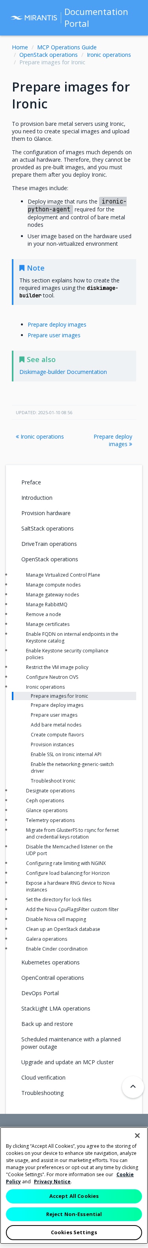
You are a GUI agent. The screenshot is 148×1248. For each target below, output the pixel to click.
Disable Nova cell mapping (56, 919)
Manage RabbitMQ (46, 604)
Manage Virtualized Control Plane (63, 575)
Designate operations (50, 790)
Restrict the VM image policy (57, 667)
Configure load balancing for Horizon (68, 873)
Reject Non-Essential (74, 1214)
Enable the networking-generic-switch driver (72, 767)
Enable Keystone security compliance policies (67, 654)
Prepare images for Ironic (59, 696)
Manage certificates (47, 624)
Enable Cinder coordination (57, 948)
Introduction (36, 497)
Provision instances (52, 744)
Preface (31, 482)
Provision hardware (46, 513)
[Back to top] (133, 1087)
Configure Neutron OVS (52, 677)
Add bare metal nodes (56, 724)
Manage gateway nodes (52, 594)
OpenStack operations (48, 54)
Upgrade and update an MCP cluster (67, 1062)
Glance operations (46, 810)
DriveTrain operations (49, 543)
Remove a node (43, 614)
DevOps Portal (40, 993)
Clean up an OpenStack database (63, 929)
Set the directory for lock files (58, 899)
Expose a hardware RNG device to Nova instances (70, 886)
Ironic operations (109, 54)
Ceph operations (45, 800)
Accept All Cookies (74, 1195)
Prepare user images (54, 335)
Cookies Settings (74, 1232)
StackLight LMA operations (55, 1008)
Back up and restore (47, 1024)
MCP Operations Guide (67, 47)
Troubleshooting (42, 1093)
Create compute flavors (57, 734)
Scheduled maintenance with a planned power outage (71, 1042)
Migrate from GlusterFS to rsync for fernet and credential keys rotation (72, 833)
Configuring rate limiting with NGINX (66, 863)
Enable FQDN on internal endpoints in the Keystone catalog (72, 637)
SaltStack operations (47, 528)
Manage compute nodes (53, 584)
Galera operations (46, 939)
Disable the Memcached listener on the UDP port (69, 850)
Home (20, 47)
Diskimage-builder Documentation (63, 372)
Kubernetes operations (50, 962)
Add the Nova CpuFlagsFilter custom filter (72, 909)
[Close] (137, 1135)
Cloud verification (43, 1077)
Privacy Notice (52, 1181)
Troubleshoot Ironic (53, 780)
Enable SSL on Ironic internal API (66, 754)
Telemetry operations (50, 820)
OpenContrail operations (52, 977)
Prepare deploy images (57, 324)
